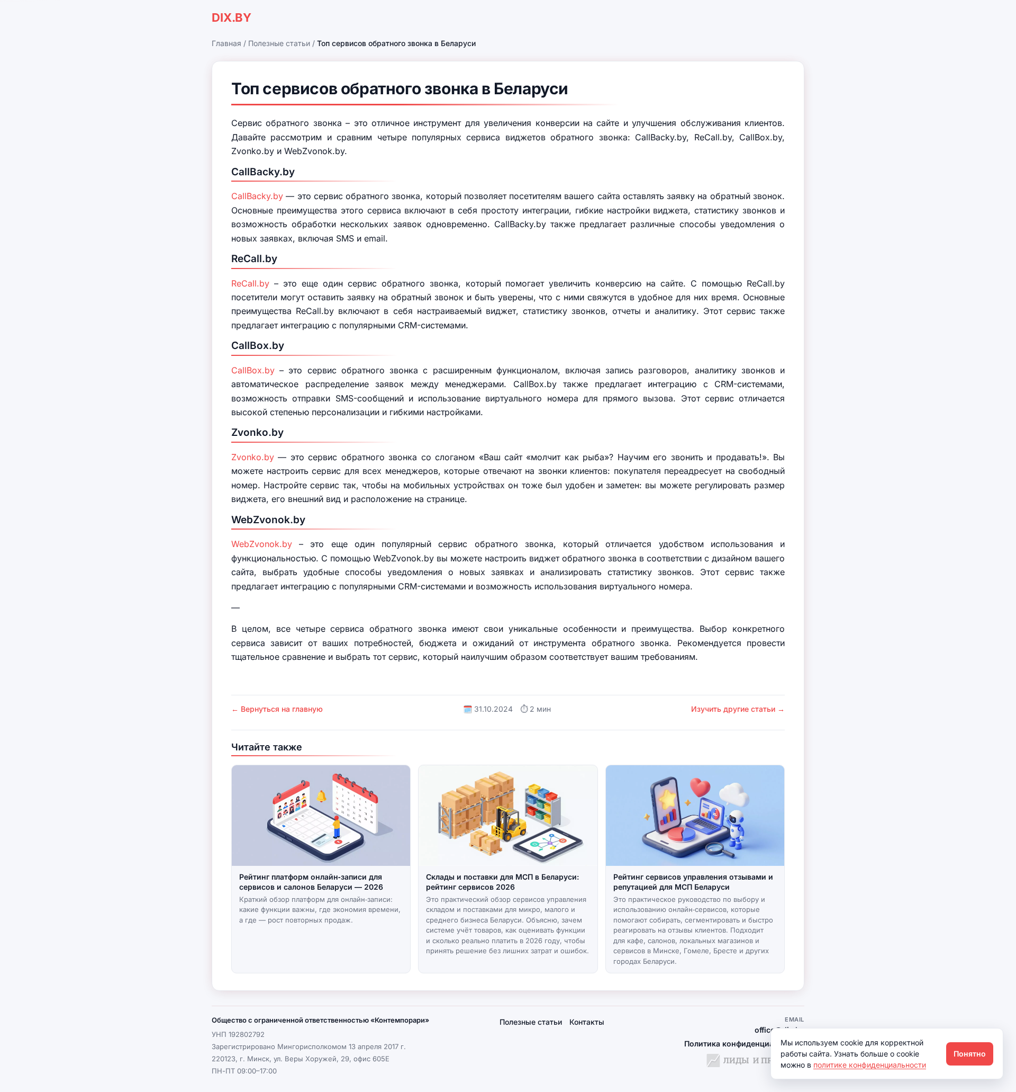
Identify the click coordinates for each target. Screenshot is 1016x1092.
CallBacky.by (257, 196)
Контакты (586, 1021)
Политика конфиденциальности (744, 1043)
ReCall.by (250, 283)
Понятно (970, 1053)
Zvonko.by (252, 457)
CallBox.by (253, 370)
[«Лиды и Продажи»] (755, 1061)
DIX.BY (231, 17)
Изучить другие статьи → (738, 708)
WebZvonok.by (261, 544)
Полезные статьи (279, 43)
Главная (226, 43)
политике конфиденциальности (869, 1064)
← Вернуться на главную (277, 708)
